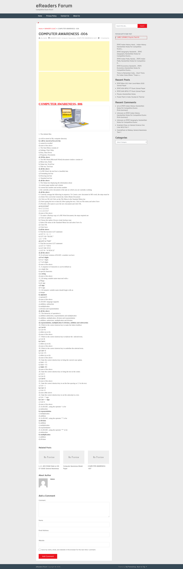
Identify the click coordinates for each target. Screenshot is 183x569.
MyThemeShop (131, 567)
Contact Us (65, 16)
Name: (41, 520)
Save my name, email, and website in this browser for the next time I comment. (68, 550)
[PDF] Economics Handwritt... (127, 66)
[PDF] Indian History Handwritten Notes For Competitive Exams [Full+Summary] (130, 108)
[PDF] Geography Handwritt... (127, 52)
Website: (42, 540)
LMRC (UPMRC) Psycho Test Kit (128, 37)
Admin (45, 38)
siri (118, 106)
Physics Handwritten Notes (126, 94)
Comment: (42, 500)
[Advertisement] (74, 56)
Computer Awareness (68, 38)
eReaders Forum (54, 5)
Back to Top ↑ (142, 567)
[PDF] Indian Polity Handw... (126, 59)
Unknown (120, 113)
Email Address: (44, 530)
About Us (76, 16)
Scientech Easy (122, 125)
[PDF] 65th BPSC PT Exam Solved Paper (131, 88)
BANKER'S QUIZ (50, 28)
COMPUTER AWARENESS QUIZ (87, 38)
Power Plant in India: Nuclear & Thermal (130, 97)
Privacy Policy (51, 16)
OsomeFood (121, 130)
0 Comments (105, 38)
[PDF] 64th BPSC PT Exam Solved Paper (131, 91)
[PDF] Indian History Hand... (126, 44)
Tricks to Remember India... (126, 73)
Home (40, 16)
